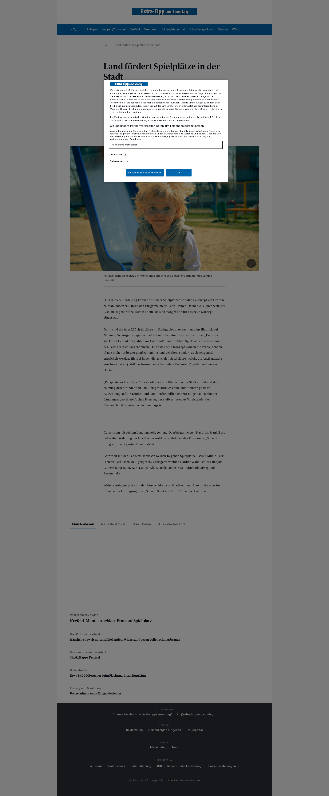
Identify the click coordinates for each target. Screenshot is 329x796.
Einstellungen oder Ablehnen (144, 172)
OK (178, 172)
